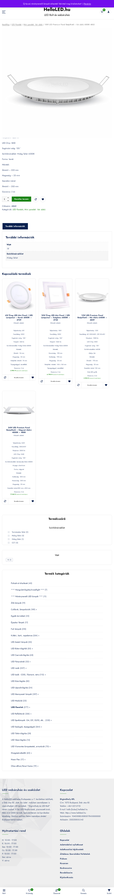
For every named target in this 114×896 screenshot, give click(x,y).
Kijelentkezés (66, 877)
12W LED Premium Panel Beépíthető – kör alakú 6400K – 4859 (92, 317)
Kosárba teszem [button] (19, 377)
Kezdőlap (6, 24)
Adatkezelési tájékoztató (71, 849)
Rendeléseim (66, 872)
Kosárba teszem (21, 199)
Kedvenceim (66, 868)
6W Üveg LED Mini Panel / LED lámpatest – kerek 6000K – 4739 (19, 317)
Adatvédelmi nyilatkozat (71, 844)
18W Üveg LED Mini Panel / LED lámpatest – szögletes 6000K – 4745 (55, 317)
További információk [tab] (15, 226)
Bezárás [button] (87, 3)
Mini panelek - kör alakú (33, 24)
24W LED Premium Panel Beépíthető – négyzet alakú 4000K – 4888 (18, 430)
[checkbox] (9, 560)
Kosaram (64, 863)
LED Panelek (17, 24)
